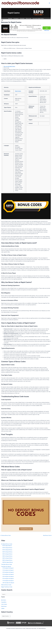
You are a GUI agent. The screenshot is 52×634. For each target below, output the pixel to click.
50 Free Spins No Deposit (8, 578)
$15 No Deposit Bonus (7, 549)
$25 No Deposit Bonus (7, 554)
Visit (47, 28)
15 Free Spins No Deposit (8, 570)
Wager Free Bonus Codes (6, 586)
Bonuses (10, 18)
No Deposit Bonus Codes (26, 528)
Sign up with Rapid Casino (9, 66)
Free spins (22, 18)
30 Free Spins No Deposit (8, 576)
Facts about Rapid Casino (38, 18)
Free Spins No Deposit (6, 566)
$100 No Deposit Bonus (8, 562)
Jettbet (2, 608)
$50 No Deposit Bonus (7, 560)
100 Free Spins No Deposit (8, 582)
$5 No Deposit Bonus (7, 545)
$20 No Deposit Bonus (7, 551)
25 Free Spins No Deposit (8, 574)
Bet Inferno (3, 600)
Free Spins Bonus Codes (6, 564)
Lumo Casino (4, 604)
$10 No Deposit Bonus (7, 547)
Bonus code (28, 18)
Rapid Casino (18, 91)
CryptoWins (3, 602)
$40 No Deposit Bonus (7, 558)
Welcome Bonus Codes (6, 584)
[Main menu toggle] (49, 3)
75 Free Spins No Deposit (8, 580)
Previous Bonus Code (5, 535)
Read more (46, 30)
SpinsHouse (3, 606)
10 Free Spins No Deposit (8, 568)
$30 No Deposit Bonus (7, 556)
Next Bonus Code (47, 535)
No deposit (16, 18)
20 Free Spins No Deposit (8, 572)
